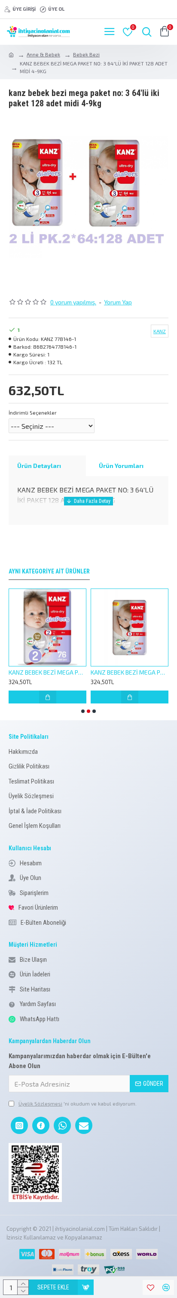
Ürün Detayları (39, 465)
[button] (83, 711)
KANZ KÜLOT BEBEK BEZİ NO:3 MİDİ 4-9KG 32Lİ (137, 672)
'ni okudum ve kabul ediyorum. (77, 1103)
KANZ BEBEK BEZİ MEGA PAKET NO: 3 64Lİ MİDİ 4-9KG (55, 672)
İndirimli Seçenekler (33, 412)
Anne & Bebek (43, 54)
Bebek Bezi (86, 54)
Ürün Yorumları (121, 465)
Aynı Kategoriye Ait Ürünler (49, 571)
